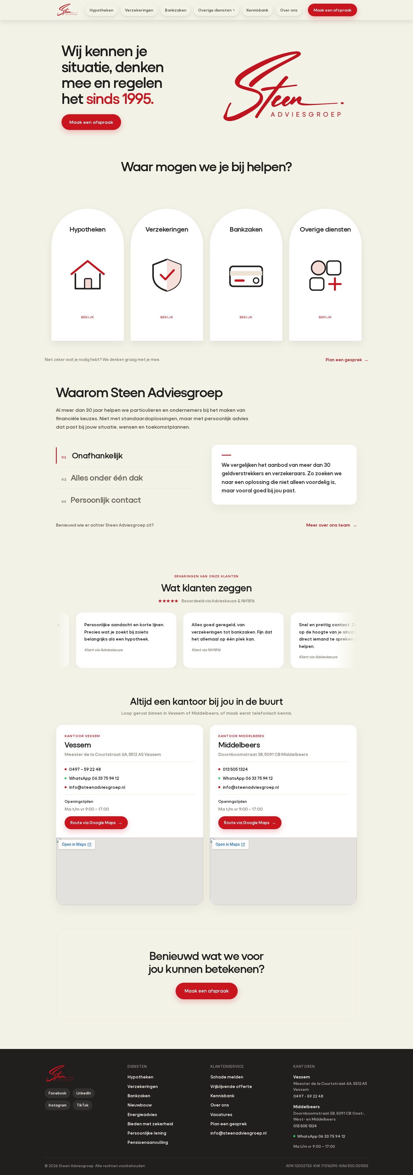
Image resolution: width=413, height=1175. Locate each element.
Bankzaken (175, 10)
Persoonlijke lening (147, 1132)
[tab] (125, 455)
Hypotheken (101, 10)
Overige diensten (216, 10)
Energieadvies (142, 1114)
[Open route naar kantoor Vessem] (129, 871)
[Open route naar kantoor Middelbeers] (283, 871)
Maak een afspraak (332, 10)
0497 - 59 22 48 (308, 1096)
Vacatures (221, 1114)
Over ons (289, 10)
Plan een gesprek (347, 359)
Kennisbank (257, 10)
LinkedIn (83, 1093)
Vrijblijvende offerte (231, 1086)
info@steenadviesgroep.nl (97, 787)
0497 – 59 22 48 (85, 769)
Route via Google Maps (96, 822)
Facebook (57, 1093)
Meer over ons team (331, 524)
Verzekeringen (139, 10)
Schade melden (226, 1076)
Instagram (58, 1105)
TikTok (82, 1105)
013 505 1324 (235, 769)
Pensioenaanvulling (148, 1142)
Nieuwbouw (140, 1104)
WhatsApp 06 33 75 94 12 (94, 778)
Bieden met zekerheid (150, 1123)
